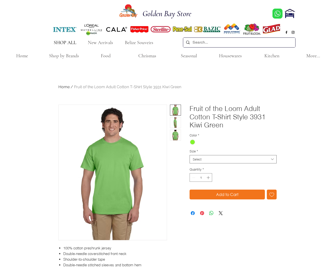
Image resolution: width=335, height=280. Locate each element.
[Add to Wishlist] (272, 194)
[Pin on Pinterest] (202, 213)
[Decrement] (193, 177)
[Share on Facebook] (193, 213)
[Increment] (209, 177)
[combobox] (233, 159)
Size (194, 151)
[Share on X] (221, 213)
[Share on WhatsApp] (211, 213)
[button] (64, 56)
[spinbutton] (201, 177)
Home (64, 87)
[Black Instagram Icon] (293, 32)
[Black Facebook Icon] (286, 32)
